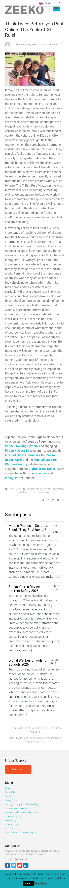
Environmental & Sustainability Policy (21, 812)
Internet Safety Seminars (22, 455)
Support (8, 796)
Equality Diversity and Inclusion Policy (21, 804)
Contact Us (10, 792)
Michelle (53, 44)
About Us (9, 788)
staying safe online (46, 492)
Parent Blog (15, 488)
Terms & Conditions (13, 824)
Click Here (18, 769)
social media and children (25, 492)
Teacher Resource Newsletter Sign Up (21, 832)
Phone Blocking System (21, 446)
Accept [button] (28, 883)
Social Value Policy (13, 816)
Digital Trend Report (43, 468)
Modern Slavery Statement (16, 808)
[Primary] (56, 7)
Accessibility (10, 820)
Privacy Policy (11, 800)
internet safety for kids (53, 488)
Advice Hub (10, 828)
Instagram (12, 478)
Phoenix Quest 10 (17, 450)
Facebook (40, 473)
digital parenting (34, 488)
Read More (40, 883)
